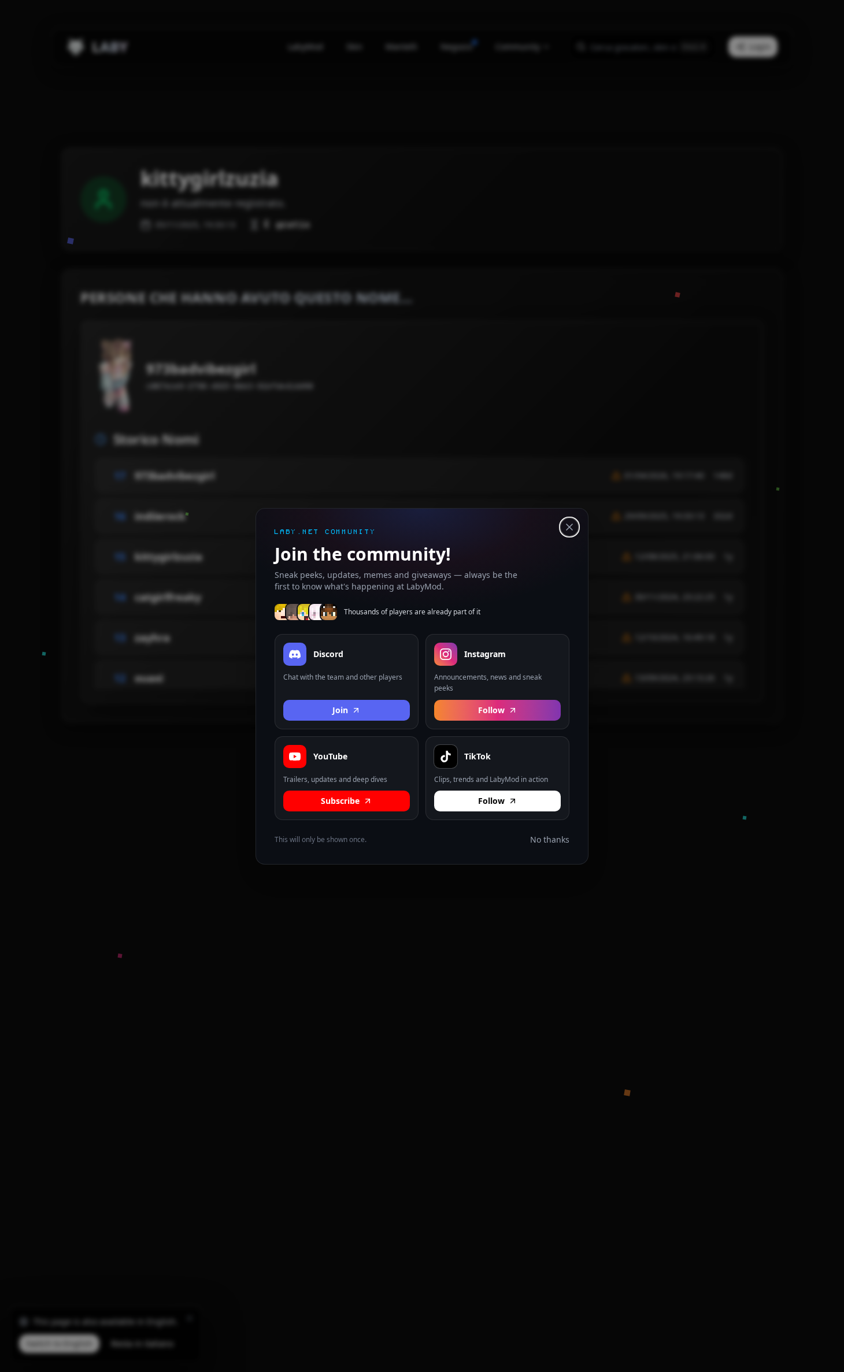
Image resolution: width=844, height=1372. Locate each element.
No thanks (549, 839)
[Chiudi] (569, 527)
